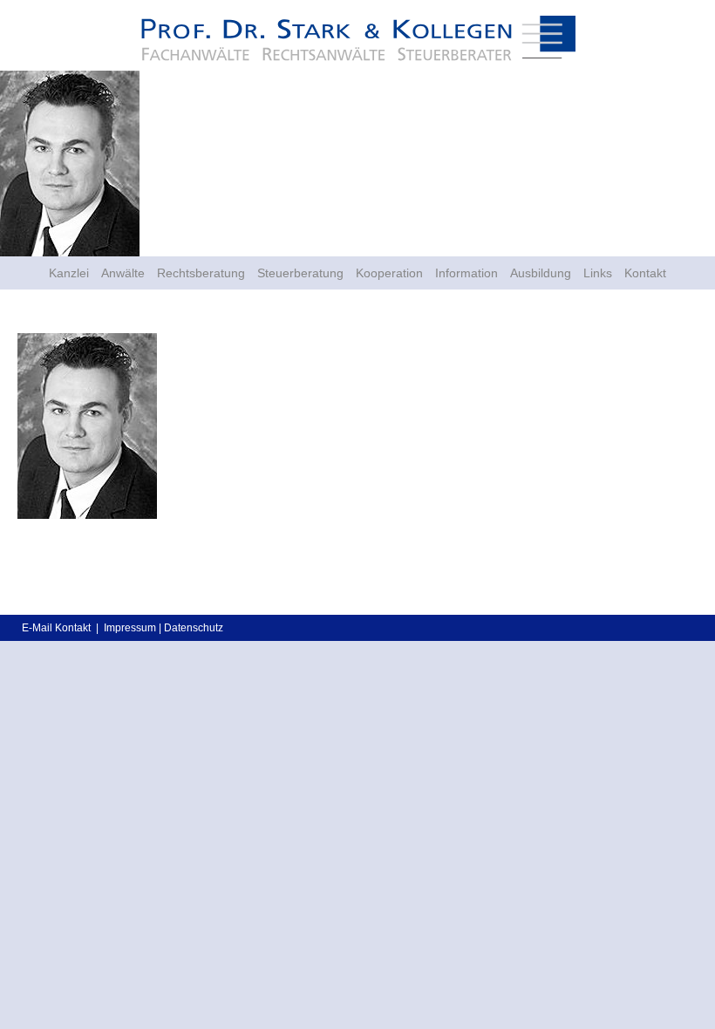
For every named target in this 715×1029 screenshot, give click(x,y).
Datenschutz (193, 628)
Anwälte (123, 273)
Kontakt (645, 273)
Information (466, 273)
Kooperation (389, 273)
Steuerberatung (300, 273)
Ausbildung (540, 273)
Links (597, 273)
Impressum (130, 628)
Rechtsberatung (201, 273)
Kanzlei (69, 273)
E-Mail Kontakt (56, 628)
